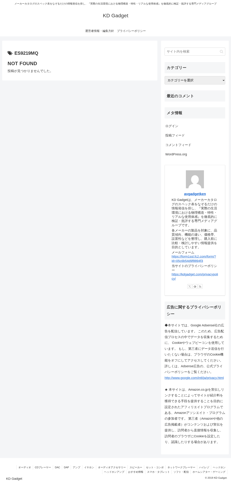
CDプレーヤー (43, 467)
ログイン (171, 126)
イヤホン (89, 467)
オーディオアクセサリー (112, 467)
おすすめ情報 (135, 471)
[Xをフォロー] (189, 286)
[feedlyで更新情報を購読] (195, 286)
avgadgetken (195, 194)
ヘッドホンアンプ (114, 471)
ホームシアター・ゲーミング (209, 471)
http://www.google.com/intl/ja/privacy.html (194, 378)
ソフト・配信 (181, 471)
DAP (66, 467)
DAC (57, 467)
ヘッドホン (219, 467)
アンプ (76, 467)
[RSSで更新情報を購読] (200, 286)
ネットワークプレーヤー (181, 467)
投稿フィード (175, 135)
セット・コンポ (155, 467)
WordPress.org (176, 154)
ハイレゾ (204, 467)
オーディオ (24, 467)
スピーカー (136, 467)
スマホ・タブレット (158, 471)
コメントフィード (178, 145)
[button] (221, 52)
